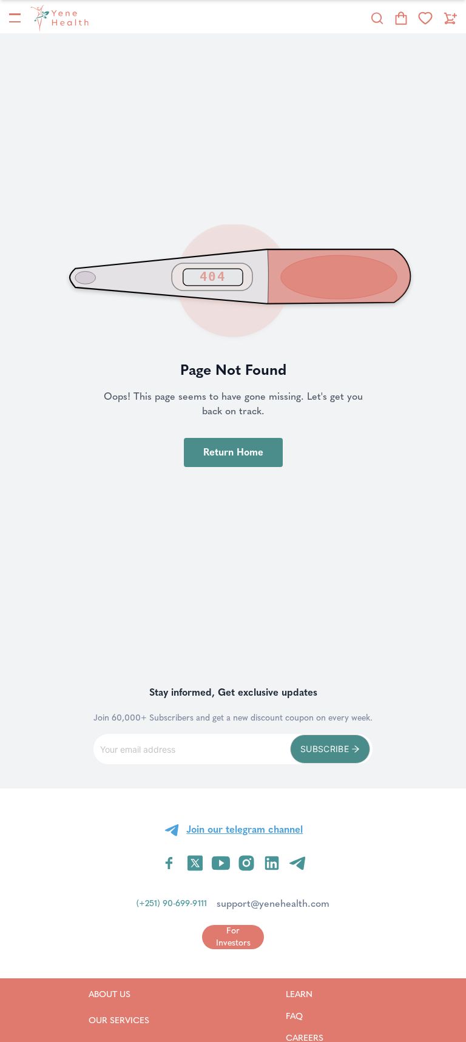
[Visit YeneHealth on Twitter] (195, 863)
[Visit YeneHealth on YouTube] (221, 863)
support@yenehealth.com (273, 903)
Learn (314, 994)
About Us (119, 994)
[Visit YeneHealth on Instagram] (246, 863)
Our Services (119, 1020)
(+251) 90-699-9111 (172, 903)
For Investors (233, 937)
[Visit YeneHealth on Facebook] (169, 863)
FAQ (310, 1015)
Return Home (233, 452)
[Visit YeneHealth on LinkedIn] (272, 863)
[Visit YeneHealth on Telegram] (297, 863)
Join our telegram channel (244, 829)
